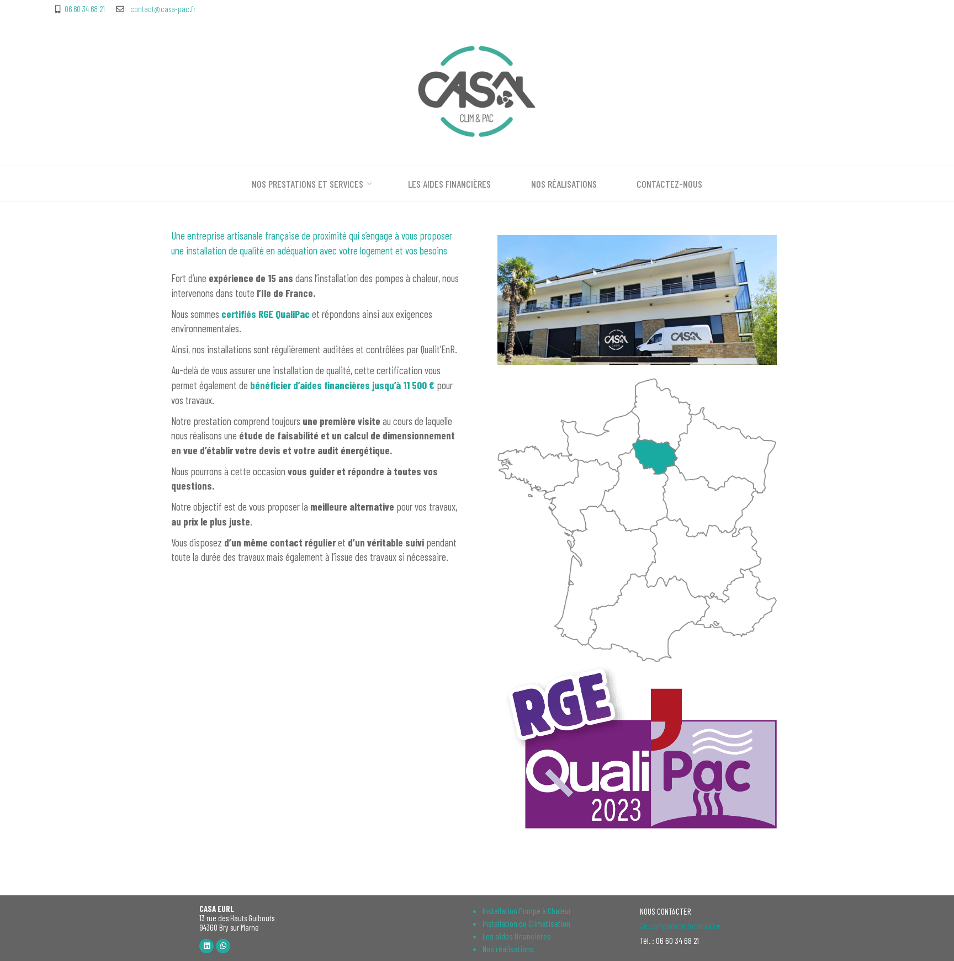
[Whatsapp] (223, 946)
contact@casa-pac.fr (162, 9)
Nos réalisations (508, 948)
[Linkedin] (206, 946)
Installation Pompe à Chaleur (527, 910)
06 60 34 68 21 (85, 9)
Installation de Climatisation (526, 923)
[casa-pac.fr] (477, 89)
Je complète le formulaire (680, 925)
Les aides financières (517, 936)
